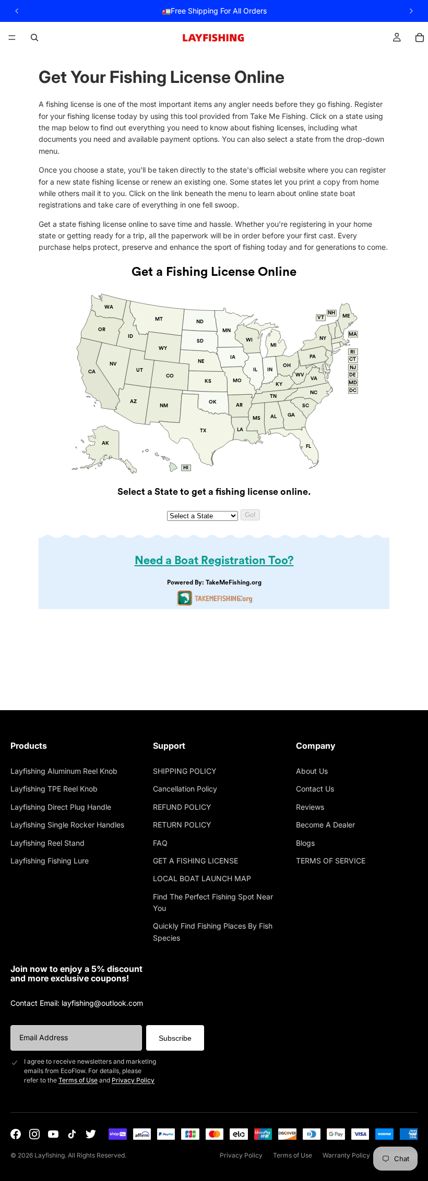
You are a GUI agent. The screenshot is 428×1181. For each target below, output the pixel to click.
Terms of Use (78, 1080)
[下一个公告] (411, 11)
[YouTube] (53, 1134)
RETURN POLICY (182, 824)
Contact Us (315, 788)
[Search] (34, 37)
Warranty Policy (346, 1155)
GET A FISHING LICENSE (195, 860)
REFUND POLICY (182, 806)
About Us (312, 770)
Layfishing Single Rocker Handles (67, 824)
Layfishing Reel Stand (47, 842)
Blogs (305, 842)
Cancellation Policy (185, 788)
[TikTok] (72, 1134)
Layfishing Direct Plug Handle (60, 806)
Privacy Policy (133, 1080)
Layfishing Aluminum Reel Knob (63, 770)
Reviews (310, 806)
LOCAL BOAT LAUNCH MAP (202, 878)
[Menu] (12, 38)
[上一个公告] (16, 11)
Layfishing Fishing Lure (49, 860)
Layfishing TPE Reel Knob (54, 788)
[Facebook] (15, 1134)
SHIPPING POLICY (185, 770)
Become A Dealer (325, 824)
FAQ (160, 842)
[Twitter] (91, 1134)
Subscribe (175, 1038)
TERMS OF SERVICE (330, 860)
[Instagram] (34, 1134)
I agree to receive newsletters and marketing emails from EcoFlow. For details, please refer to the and (90, 1070)
